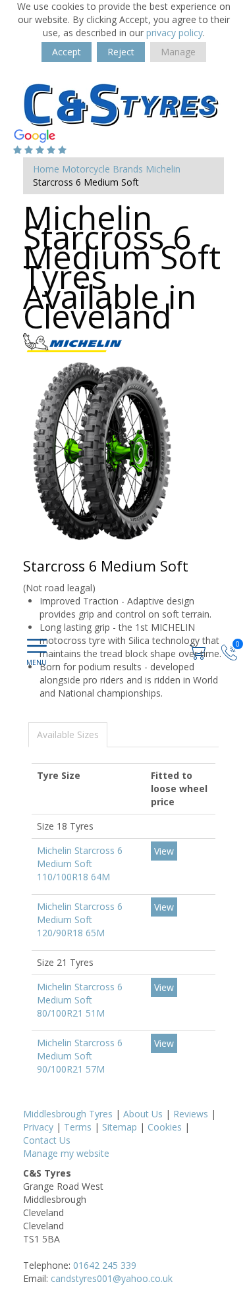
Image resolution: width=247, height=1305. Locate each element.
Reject (120, 51)
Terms (78, 1127)
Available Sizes (68, 734)
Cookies (165, 1127)
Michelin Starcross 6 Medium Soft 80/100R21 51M (80, 999)
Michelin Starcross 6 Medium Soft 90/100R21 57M (80, 1055)
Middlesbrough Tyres (68, 1113)
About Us (143, 1113)
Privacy (38, 1127)
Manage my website (66, 1153)
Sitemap (119, 1127)
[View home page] (122, 101)
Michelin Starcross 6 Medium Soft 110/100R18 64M (80, 863)
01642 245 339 (104, 1265)
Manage (178, 51)
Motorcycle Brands (102, 169)
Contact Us (46, 1140)
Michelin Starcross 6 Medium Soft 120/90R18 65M (80, 919)
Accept (66, 51)
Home (46, 169)
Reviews (190, 1113)
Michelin (163, 169)
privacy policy (174, 32)
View (164, 851)
